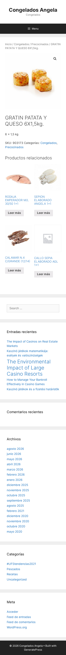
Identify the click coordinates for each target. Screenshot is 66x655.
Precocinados (39, 44)
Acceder (12, 611)
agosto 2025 (15, 505)
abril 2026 (14, 464)
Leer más (14, 213)
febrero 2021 (15, 511)
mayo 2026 (14, 459)
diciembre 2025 (17, 485)
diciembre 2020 (17, 516)
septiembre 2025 (18, 500)
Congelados (21, 44)
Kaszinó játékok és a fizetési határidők (33, 389)
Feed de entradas (19, 617)
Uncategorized (17, 579)
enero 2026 (15, 480)
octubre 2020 (16, 526)
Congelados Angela (33, 10)
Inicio (8, 44)
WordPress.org (17, 627)
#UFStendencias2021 (21, 564)
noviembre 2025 (18, 490)
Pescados (13, 569)
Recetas (12, 574)
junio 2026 (14, 454)
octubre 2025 (16, 495)
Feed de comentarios (21, 622)
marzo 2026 (15, 469)
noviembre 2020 (18, 521)
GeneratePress (33, 649)
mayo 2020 (14, 531)
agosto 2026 (15, 448)
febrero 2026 (16, 474)
